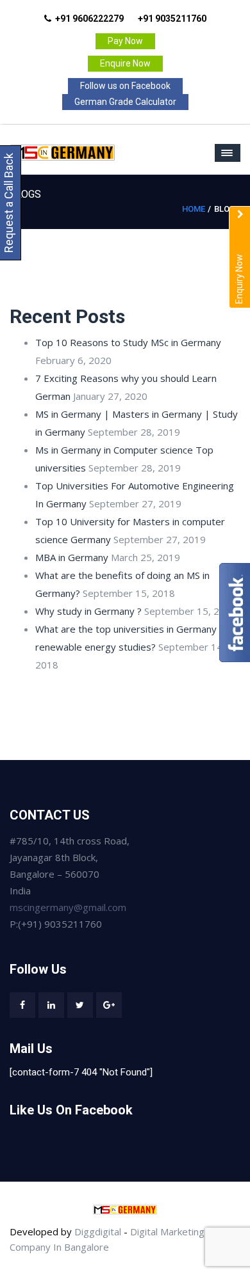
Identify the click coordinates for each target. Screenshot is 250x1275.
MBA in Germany (71, 557)
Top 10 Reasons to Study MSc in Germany (128, 342)
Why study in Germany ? (88, 611)
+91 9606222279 (89, 18)
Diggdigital (97, 1231)
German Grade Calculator (125, 102)
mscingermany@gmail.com (68, 907)
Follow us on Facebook (125, 86)
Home (193, 209)
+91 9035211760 (172, 18)
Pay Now (125, 41)
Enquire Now (125, 63)
